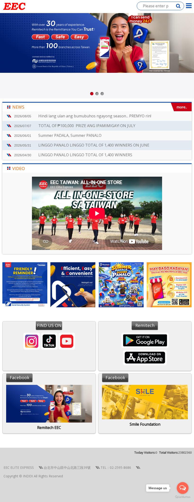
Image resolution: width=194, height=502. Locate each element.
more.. (182, 107)
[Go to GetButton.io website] (182, 497)
